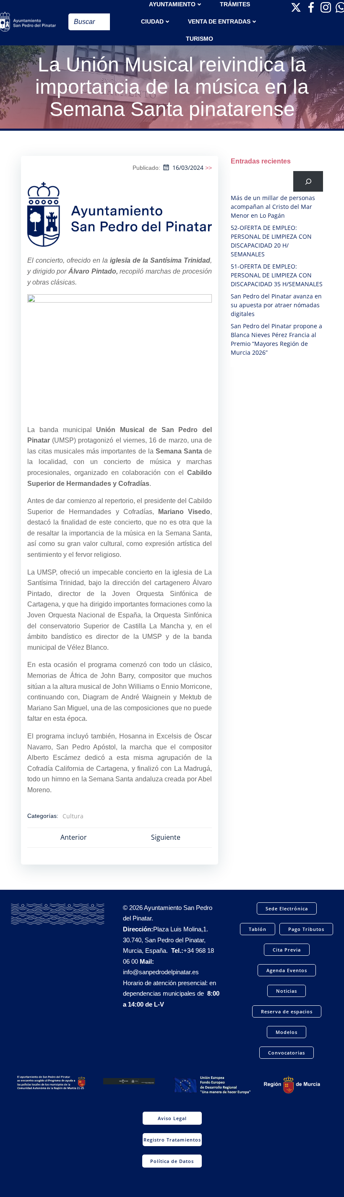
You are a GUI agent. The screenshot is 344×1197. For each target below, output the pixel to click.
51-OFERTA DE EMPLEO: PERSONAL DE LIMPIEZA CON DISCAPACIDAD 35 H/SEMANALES (277, 275)
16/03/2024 (187, 167)
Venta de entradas (219, 21)
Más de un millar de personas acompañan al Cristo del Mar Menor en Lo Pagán (273, 206)
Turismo (199, 38)
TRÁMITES (235, 4)
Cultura (73, 816)
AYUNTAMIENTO (172, 4)
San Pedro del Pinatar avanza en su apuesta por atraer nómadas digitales (276, 305)
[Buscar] (308, 181)
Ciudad (152, 21)
